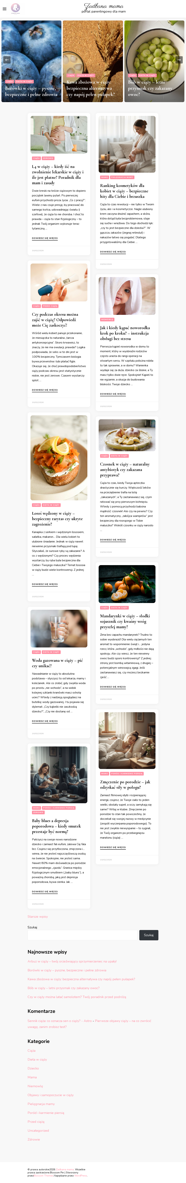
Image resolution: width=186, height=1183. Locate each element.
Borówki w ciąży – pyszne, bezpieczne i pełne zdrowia (67, 970)
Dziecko (33, 1068)
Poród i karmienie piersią (126, 773)
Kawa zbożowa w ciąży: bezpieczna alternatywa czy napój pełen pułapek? (29, 88)
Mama (104, 177)
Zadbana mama (103, 6)
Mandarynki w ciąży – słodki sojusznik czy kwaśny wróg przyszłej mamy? (125, 621)
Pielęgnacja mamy (122, 177)
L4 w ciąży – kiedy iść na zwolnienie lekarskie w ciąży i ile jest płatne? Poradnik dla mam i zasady (58, 175)
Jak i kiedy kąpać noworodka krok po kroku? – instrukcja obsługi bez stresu (125, 333)
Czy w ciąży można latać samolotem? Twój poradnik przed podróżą (154, 88)
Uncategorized (38, 1130)
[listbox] (93, 60)
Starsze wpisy (38, 916)
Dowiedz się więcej (45, 238)
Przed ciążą (50, 306)
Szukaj (32, 927)
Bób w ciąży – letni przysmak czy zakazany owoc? (88, 88)
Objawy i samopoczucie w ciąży (158, 71)
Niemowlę (107, 319)
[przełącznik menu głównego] (4, 9)
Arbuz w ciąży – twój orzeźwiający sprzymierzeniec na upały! (72, 961)
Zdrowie (134, 75)
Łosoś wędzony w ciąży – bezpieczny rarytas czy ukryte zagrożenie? (57, 519)
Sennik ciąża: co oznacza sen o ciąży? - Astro (60, 1021)
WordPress (80, 1175)
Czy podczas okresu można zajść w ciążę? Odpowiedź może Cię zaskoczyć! (55, 320)
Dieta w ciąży (24, 75)
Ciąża (9, 75)
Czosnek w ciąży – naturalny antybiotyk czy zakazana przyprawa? (125, 470)
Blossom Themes (43, 1175)
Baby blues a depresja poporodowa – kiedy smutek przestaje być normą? (56, 826)
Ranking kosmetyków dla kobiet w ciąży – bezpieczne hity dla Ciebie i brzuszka (124, 191)
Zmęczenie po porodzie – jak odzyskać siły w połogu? (125, 784)
